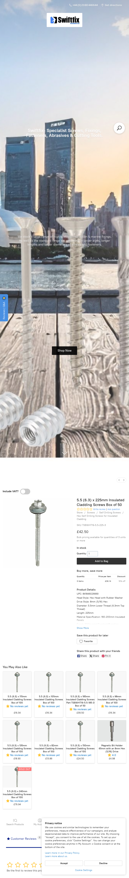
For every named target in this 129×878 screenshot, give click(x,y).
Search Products (15, 824)
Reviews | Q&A (4, 310)
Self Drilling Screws (110, 512)
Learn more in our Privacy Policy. (62, 852)
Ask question (114, 509)
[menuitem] (119, 480)
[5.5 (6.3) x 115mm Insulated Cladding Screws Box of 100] (17, 682)
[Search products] (119, 128)
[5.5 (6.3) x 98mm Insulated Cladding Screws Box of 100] (112, 682)
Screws (91, 512)
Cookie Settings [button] (83, 870)
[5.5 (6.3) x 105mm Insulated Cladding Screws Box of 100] (48, 682)
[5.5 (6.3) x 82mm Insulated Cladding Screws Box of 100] (48, 731)
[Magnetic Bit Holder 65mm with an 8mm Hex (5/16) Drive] (112, 731)
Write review (99, 509)
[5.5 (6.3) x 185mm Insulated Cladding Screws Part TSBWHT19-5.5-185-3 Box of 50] (80, 682)
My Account (40, 824)
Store (80, 512)
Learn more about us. (56, 856)
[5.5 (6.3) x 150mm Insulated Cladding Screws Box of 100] (80, 731)
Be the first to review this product (27, 870)
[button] (87, 641)
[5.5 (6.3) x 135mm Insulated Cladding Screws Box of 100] (17, 731)
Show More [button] (83, 628)
